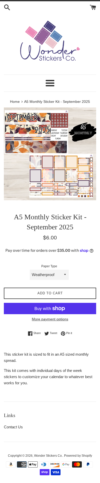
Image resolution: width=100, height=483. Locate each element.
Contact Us (13, 427)
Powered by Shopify (78, 455)
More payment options (50, 319)
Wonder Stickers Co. (48, 455)
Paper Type (49, 266)
